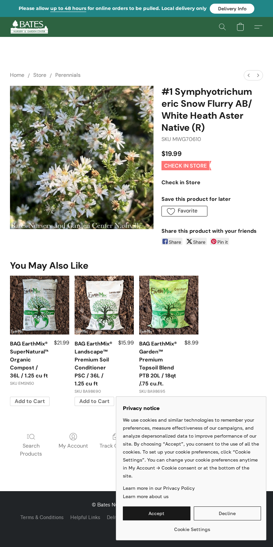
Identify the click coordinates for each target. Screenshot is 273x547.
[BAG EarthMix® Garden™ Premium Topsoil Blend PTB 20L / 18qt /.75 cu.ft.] (168, 305)
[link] (192, 526)
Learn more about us (145, 496)
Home (17, 74)
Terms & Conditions (42, 517)
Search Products (31, 449)
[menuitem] (248, 75)
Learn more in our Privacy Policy (159, 488)
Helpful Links (85, 517)
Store (39, 74)
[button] (232, 9)
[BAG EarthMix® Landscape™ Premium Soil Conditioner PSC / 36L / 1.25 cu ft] (104, 305)
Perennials (68, 74)
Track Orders (115, 445)
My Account (73, 445)
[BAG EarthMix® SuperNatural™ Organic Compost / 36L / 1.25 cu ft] (39, 305)
